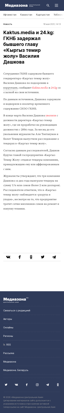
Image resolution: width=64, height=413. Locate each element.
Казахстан (26, 14)
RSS (8, 344)
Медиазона (9, 361)
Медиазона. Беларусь (15, 370)
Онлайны (8, 327)
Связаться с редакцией (16, 310)
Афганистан (9, 14)
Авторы (7, 319)
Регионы (8, 336)
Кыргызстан (43, 14)
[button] (56, 5)
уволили (51, 115)
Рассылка (8, 353)
